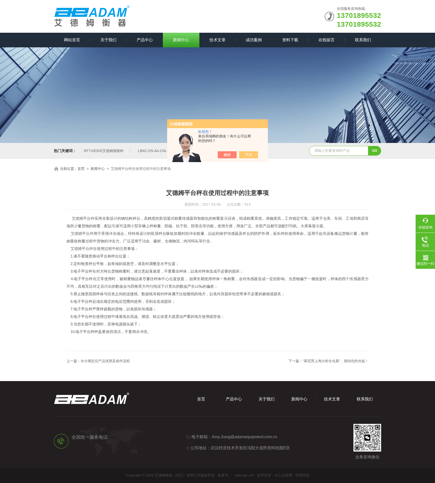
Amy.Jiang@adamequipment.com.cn (244, 437)
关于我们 (108, 40)
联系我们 (363, 40)
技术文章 (217, 40)
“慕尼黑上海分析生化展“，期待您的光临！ (336, 361)
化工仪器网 (283, 475)
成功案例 (254, 40)
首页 (81, 169)
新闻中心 (181, 40)
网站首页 (72, 40)
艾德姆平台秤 (83, 218)
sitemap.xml (244, 475)
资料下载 (290, 40)
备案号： (225, 475)
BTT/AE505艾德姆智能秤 (104, 151)
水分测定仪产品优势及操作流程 (105, 361)
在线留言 (326, 40)
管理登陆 (302, 475)
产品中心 (145, 40)
